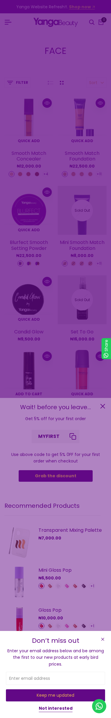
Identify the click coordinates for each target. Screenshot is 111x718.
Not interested (56, 708)
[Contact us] (99, 706)
